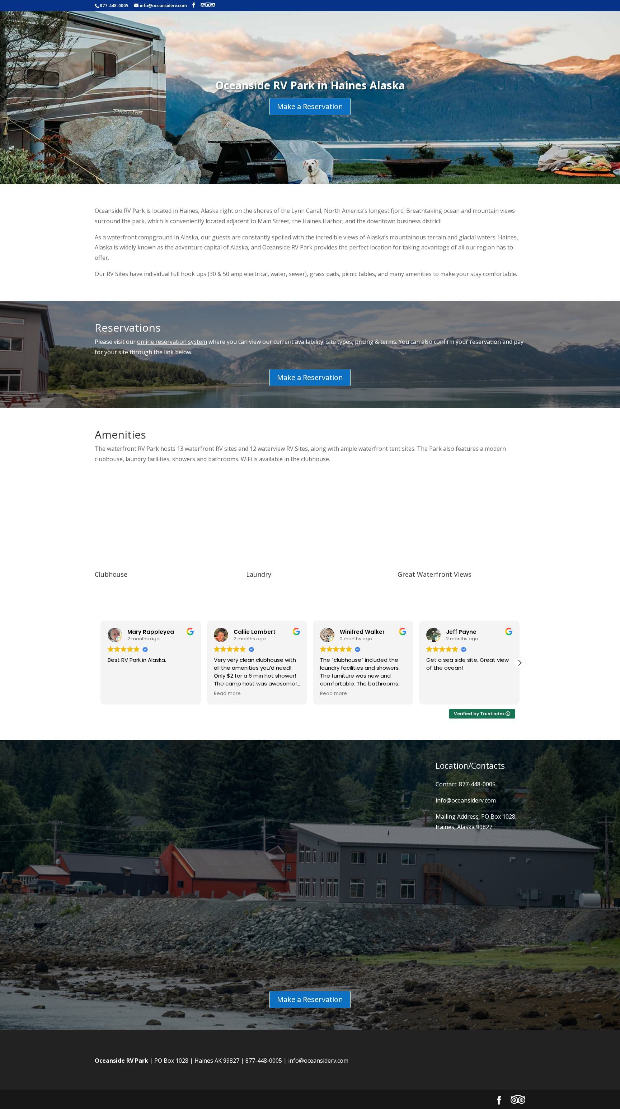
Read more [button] (121, 694)
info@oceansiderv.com (318, 1060)
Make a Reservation (310, 106)
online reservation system (172, 342)
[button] (519, 663)
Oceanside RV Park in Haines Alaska (310, 85)
